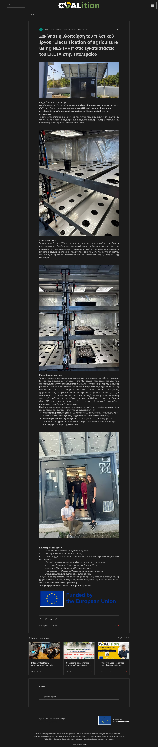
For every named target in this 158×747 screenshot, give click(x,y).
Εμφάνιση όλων (124, 638)
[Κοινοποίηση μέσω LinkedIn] (51, 619)
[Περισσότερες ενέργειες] (117, 29)
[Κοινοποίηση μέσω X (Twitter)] (45, 619)
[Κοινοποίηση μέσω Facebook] (40, 619)
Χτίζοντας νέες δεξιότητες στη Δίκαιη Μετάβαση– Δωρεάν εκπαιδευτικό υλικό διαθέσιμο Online (113, 664)
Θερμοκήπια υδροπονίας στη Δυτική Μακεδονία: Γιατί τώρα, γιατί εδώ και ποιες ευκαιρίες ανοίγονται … (79, 664)
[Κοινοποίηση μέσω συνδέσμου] (56, 619)
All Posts (31, 15)
